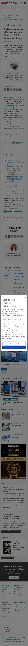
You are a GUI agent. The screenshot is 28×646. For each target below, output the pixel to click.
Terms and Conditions (14, 327)
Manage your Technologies (14, 343)
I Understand (14, 347)
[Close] (25, 297)
